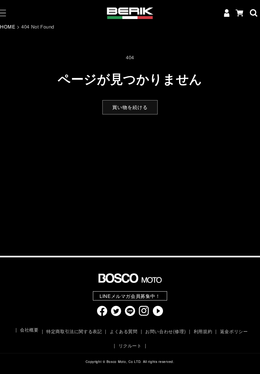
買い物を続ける (130, 107)
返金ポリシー (234, 331)
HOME (7, 26)
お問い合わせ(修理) (165, 331)
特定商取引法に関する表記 (74, 331)
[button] (253, 13)
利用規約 (203, 331)
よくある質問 (123, 331)
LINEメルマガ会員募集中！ (130, 296)
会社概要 (29, 329)
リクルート (130, 345)
